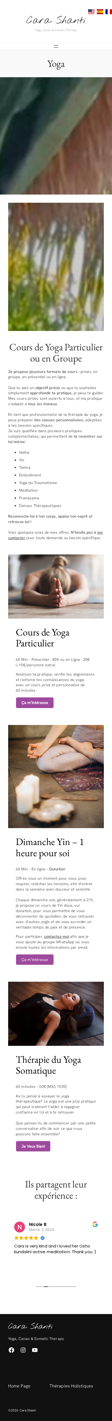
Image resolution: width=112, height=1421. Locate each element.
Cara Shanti (56, 21)
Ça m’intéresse (34, 959)
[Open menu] (56, 46)
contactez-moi (56, 936)
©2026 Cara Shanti (22, 1410)
